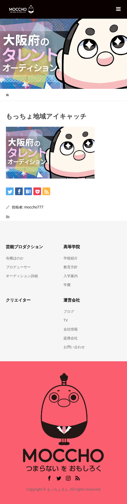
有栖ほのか (15, 258)
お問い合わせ (74, 346)
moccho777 (33, 207)
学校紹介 (71, 258)
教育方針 (71, 266)
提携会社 (71, 338)
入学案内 (71, 275)
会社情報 (71, 329)
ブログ (69, 311)
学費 (67, 284)
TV (66, 320)
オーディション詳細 (22, 275)
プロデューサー (18, 266)
